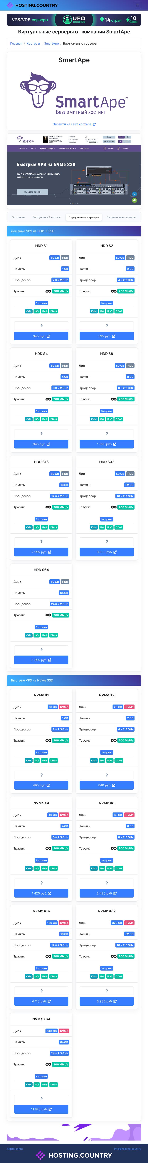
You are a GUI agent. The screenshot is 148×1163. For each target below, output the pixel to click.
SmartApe (51, 43)
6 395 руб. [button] (39, 660)
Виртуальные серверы (84, 217)
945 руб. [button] (40, 444)
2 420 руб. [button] (105, 893)
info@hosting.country (127, 1148)
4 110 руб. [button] (40, 1001)
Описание (18, 217)
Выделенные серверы (121, 217)
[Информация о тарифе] (41, 325)
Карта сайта (15, 1148)
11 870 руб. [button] (40, 1109)
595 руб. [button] (105, 336)
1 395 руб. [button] (105, 444)
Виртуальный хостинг (47, 217)
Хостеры (33, 43)
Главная (16, 43)
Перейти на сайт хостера (72, 124)
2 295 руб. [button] (39, 552)
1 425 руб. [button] (40, 893)
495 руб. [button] (40, 785)
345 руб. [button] (40, 336)
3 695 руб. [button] (105, 552)
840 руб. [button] (105, 785)
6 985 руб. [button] (105, 1001)
